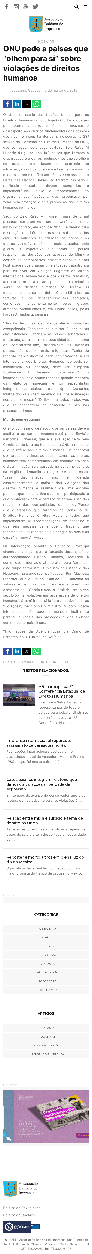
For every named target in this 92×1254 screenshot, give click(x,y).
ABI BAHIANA (47, 928)
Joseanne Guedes (26, 90)
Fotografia (47, 981)
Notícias (46, 41)
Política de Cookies (19, 1215)
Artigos (48, 946)
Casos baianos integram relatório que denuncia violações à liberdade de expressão (41, 784)
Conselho (58, 662)
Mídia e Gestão (48, 972)
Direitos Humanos (20, 662)
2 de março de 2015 (61, 90)
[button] (7, 104)
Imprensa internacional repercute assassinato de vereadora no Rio (38, 743)
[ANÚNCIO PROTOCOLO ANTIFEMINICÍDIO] (46, 1116)
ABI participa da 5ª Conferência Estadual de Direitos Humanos (62, 691)
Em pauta (48, 963)
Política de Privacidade (21, 1208)
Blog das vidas (47, 990)
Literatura (47, 955)
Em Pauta (48, 1027)
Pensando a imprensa (47, 1054)
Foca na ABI (47, 1036)
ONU (43, 662)
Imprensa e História (47, 1045)
